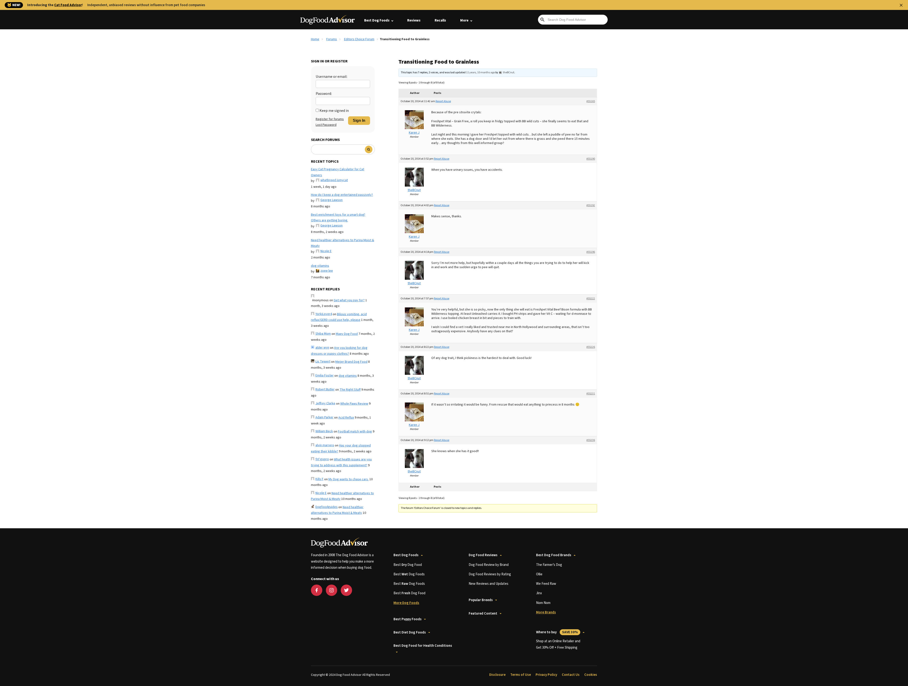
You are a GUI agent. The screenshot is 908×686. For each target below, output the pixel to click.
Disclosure (497, 675)
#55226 (590, 347)
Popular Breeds (481, 600)
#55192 (590, 205)
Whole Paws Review (354, 403)
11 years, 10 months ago (480, 72)
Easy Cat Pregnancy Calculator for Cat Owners (337, 172)
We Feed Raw (546, 583)
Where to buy (557, 632)
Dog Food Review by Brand (489, 564)
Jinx (539, 593)
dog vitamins (320, 265)
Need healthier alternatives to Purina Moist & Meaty (342, 243)
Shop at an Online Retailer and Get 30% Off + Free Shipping (558, 644)
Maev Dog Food (347, 334)
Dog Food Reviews (483, 555)
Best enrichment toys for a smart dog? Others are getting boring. (338, 217)
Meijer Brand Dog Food (351, 361)
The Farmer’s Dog (549, 564)
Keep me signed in (334, 110)
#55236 (590, 440)
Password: (324, 93)
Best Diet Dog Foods (409, 632)
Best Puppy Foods (407, 619)
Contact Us (571, 675)
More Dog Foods (406, 602)
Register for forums (330, 119)
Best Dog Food (407, 564)
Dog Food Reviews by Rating (490, 574)
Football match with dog (355, 431)
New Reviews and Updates (488, 583)
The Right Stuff (350, 389)
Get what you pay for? (349, 300)
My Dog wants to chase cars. (348, 479)
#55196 (590, 252)
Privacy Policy (546, 675)
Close (901, 5)
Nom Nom (543, 602)
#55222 (590, 299)
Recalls (440, 20)
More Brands (546, 612)
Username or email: (331, 76)
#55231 (590, 394)
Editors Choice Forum (359, 39)
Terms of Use (520, 675)
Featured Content (483, 613)
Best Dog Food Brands (553, 555)
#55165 (590, 101)
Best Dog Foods (376, 20)
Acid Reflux (346, 417)
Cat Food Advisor (68, 5)
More (464, 20)
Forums (331, 39)
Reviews (413, 20)
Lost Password (326, 124)
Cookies (590, 675)
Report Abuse (443, 101)
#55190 (590, 159)
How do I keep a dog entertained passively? (342, 194)
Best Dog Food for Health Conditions (422, 645)
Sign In (359, 120)
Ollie (539, 574)
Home (315, 39)
